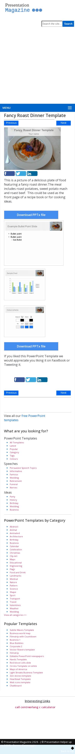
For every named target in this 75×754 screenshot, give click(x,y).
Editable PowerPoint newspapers (27, 656)
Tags (12, 455)
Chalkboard (16, 685)
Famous (14, 474)
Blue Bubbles (16, 643)
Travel (13, 601)
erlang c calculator (42, 707)
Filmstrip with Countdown (23, 636)
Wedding (14, 477)
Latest (13, 445)
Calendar (14, 546)
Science (14, 588)
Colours (14, 458)
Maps (12, 559)
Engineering (16, 565)
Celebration (16, 549)
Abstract (14, 526)
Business (14, 509)
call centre (22, 707)
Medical (14, 578)
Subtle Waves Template (22, 629)
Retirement (16, 481)
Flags (12, 569)
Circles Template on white (23, 665)
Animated (15, 533)
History (13, 499)
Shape (13, 592)
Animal (13, 529)
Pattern (14, 585)
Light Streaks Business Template (26, 672)
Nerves (13, 487)
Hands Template (18, 659)
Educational (16, 562)
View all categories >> (15, 614)
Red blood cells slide (20, 662)
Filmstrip (14, 652)
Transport (15, 598)
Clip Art (13, 556)
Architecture (16, 536)
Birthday (14, 503)
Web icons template (20, 682)
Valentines (15, 605)
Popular (14, 449)
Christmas (15, 552)
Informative (16, 471)
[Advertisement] (37, 64)
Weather (14, 608)
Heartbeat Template (20, 679)
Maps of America (18, 669)
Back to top (67, 751)
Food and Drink (18, 572)
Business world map (20, 633)
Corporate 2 (16, 646)
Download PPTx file (31, 215)
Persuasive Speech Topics (23, 467)
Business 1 (15, 639)
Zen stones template (20, 675)
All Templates (17, 442)
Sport (12, 595)
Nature (13, 582)
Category (14, 452)
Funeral (14, 484)
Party (12, 496)
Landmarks (15, 575)
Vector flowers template (22, 649)
